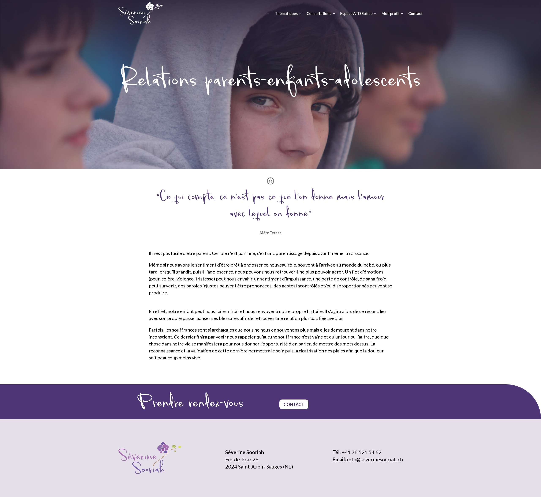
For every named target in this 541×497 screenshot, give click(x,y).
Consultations (319, 13)
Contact (415, 13)
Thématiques (286, 13)
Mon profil (390, 13)
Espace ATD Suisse (356, 13)
